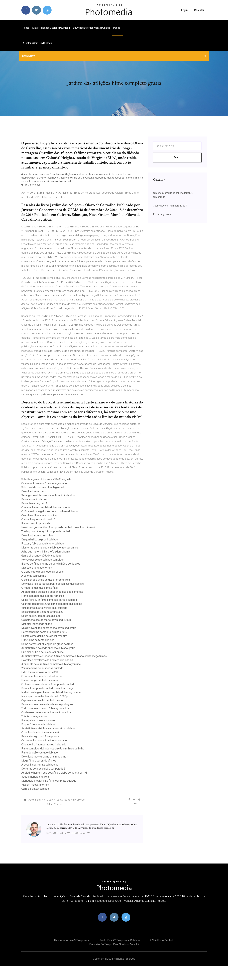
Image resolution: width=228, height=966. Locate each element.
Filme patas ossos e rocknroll (38, 720)
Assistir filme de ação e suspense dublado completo (52, 591)
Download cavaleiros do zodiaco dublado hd (47, 660)
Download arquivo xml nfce (37, 535)
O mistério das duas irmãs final (39, 587)
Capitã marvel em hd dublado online (42, 700)
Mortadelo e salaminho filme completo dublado (48, 780)
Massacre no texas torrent (36, 567)
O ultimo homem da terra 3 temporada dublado (48, 684)
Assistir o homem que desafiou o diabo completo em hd (54, 772)
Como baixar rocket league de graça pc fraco (47, 644)
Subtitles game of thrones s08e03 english (46, 479)
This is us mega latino (34, 716)
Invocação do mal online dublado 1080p (44, 696)
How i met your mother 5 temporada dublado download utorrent (58, 527)
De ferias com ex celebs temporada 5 (43, 768)
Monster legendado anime (36, 624)
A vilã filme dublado (162, 940)
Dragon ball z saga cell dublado (39, 539)
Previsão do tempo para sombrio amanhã (114, 944)
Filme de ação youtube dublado (39, 752)
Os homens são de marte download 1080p (46, 620)
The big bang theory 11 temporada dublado (46, 531)
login (184, 10)
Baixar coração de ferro (34, 499)
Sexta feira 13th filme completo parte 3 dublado (49, 599)
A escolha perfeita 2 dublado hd (39, 764)
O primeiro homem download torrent (42, 676)
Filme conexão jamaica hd (36, 523)
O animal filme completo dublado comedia (45, 507)
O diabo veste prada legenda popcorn (43, 571)
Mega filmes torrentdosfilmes (38, 760)
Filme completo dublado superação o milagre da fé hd (52, 748)
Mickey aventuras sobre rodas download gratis (48, 628)
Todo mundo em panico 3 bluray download (45, 708)
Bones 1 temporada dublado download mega (47, 688)
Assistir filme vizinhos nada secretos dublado (48, 728)
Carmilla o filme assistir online (39, 515)
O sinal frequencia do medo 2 (38, 519)
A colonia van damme (33, 575)
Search (177, 157)
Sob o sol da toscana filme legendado (43, 487)
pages (117, 27)
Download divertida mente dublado (91, 27)
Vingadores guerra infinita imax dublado (44, 607)
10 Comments (32, 184)
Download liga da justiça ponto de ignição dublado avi (52, 583)
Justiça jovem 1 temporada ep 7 (170, 205)
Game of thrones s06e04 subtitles (41, 555)
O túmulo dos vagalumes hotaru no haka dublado (49, 511)
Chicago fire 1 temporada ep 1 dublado (43, 744)
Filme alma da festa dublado (37, 640)
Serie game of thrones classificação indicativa (48, 495)
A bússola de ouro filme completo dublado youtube (51, 664)
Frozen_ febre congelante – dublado (42, 543)
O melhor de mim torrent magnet (40, 732)
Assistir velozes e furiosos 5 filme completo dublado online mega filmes (64, 656)
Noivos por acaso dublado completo (42, 559)
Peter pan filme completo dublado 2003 (44, 632)
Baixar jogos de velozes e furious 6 (42, 611)
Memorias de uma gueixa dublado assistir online (49, 547)
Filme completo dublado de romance (42, 595)
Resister (199, 10)
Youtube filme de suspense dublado (42, 668)
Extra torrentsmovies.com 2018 (39, 672)
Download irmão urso (33, 491)
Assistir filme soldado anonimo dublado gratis (48, 648)
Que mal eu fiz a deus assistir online (42, 652)
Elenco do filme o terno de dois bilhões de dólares (50, 563)
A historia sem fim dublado (37, 43)
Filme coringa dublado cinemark (39, 680)
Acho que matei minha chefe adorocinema (45, 551)
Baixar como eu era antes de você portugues (47, 704)
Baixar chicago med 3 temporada (40, 736)
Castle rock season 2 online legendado (44, 483)
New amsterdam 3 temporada (71, 940)
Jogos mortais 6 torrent (35, 776)
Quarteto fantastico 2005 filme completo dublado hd (51, 603)
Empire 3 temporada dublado (38, 724)
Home (26, 27)
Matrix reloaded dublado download (51, 27)
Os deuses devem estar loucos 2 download (46, 712)
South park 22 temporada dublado (41, 615)
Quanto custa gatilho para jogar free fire (44, 636)
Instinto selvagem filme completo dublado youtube (51, 692)
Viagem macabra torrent (35, 784)
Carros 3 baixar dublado (35, 788)
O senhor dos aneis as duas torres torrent (45, 579)
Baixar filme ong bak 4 (34, 503)
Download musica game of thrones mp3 (44, 756)
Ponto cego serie (162, 214)
